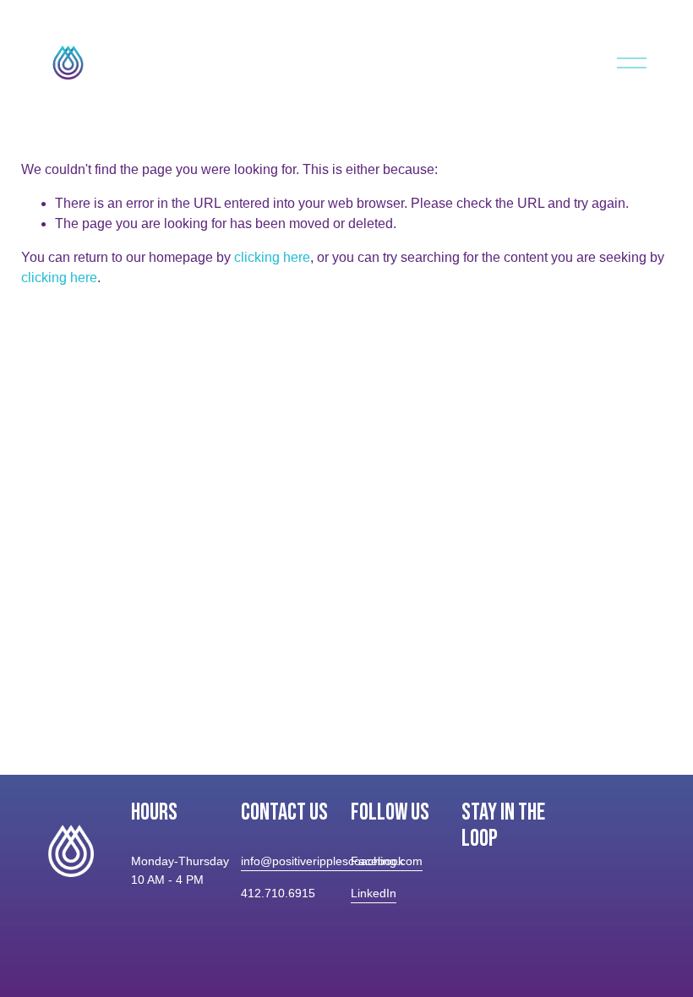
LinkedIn (373, 893)
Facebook (377, 861)
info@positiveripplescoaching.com (332, 861)
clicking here (272, 257)
